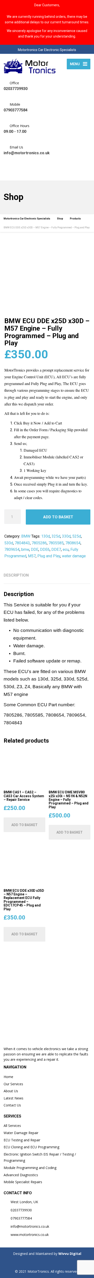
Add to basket (58, 517)
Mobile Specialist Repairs (23, 1182)
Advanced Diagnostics (21, 1175)
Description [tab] (16, 575)
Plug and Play (48, 556)
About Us (11, 1091)
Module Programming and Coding (30, 1167)
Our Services (13, 1084)
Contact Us (12, 1105)
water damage (74, 556)
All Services (12, 1125)
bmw (25, 549)
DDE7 (56, 549)
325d (56, 536)
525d (76, 536)
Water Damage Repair (21, 1132)
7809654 (12, 549)
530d (8, 543)
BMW (25, 536)
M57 (32, 556)
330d (66, 536)
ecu (66, 549)
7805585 (56, 543)
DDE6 (45, 549)
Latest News (13, 1098)
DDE (34, 549)
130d (45, 536)
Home (8, 1076)
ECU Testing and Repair (22, 1140)
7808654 (73, 543)
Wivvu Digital (69, 1253)
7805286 (39, 543)
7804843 (22, 543)
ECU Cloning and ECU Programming (31, 1147)
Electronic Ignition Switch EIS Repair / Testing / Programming (40, 1157)
